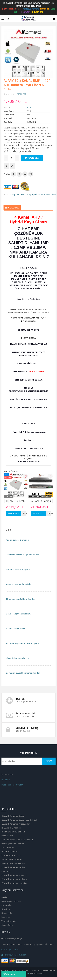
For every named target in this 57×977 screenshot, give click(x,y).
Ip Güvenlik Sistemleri (11, 827)
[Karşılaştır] (12, 166)
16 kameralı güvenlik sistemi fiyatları (23, 643)
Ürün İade (5, 909)
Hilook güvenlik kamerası (12, 843)
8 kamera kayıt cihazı (15, 628)
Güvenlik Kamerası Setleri (12, 816)
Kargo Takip (6, 905)
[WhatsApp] (30, 174)
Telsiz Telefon (7, 847)
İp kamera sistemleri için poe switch (22, 554)
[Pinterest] (24, 174)
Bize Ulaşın (6, 917)
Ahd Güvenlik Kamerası (11, 859)
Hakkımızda (6, 913)
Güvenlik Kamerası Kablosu (13, 867)
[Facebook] (13, 174)
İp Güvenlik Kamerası (10, 855)
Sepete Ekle (13, 513)
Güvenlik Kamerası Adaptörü (14, 875)
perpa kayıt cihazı (38, 194)
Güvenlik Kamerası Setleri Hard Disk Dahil (19, 820)
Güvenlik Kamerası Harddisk (14, 883)
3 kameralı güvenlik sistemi (18, 613)
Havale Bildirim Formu (11, 901)
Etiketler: (7, 194)
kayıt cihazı (25, 194)
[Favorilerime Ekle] (6, 166)
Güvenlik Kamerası (9, 851)
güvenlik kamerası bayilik (17, 658)
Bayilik (4, 897)
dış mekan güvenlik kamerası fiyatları (23, 672)
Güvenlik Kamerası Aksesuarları (15, 824)
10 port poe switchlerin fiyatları (20, 598)
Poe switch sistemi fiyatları (18, 569)
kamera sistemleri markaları (19, 584)
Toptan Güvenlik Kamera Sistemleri (17, 839)
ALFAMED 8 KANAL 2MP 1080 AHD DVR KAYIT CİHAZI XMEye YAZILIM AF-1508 (16, 500)
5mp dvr (15, 194)
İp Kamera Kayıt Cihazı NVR (13, 831)
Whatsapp (10, 974)
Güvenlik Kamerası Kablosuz (14, 879)
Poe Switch (6, 871)
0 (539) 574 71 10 (11, 949)
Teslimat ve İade (8, 921)
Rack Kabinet (7, 835)
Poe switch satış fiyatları (17, 539)
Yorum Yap (21, 94)
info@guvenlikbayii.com (15, 954)
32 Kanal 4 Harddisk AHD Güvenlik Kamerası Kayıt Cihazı (41, 500)
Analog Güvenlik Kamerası (13, 863)
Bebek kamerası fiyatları (12, 784)
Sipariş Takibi (7, 925)
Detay (24, 513)
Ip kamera (5, 779)
